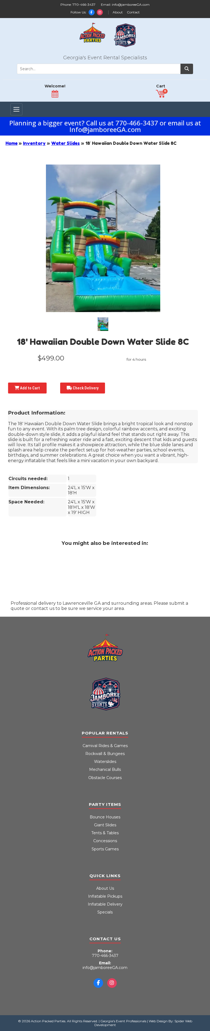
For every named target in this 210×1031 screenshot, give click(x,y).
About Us (105, 888)
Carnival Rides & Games (105, 745)
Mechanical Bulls (105, 769)
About (118, 12)
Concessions (105, 840)
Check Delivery (85, 388)
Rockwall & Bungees (105, 753)
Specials (105, 912)
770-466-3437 (83, 4)
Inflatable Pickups (105, 896)
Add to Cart (29, 388)
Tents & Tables (105, 832)
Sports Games (105, 849)
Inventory (34, 143)
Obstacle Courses (105, 777)
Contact (133, 12)
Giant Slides (105, 825)
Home (11, 143)
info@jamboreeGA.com (131, 4)
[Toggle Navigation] (16, 109)
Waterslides (105, 761)
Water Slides (65, 143)
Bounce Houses (105, 817)
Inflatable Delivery (105, 904)
